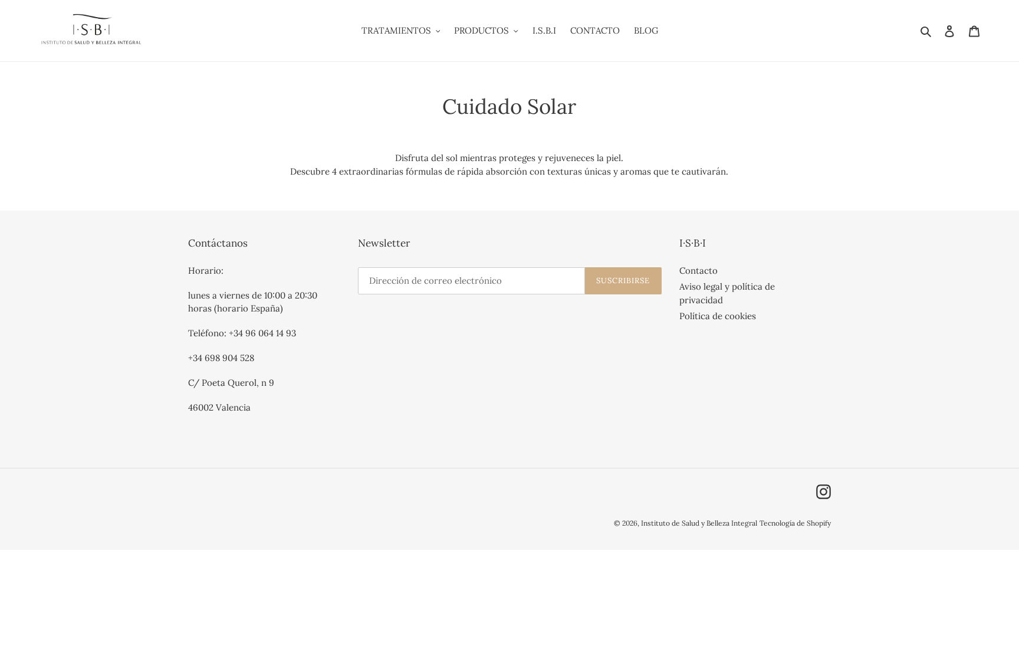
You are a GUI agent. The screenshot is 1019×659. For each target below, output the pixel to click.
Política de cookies (717, 316)
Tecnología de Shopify (795, 523)
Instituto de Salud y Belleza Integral (699, 523)
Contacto (698, 270)
